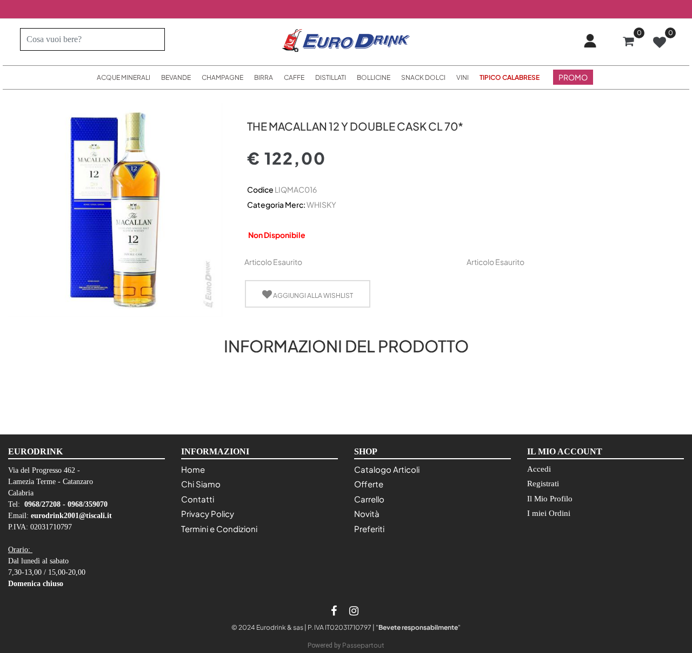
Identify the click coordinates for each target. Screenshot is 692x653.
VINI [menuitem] (462, 77)
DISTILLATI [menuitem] (330, 77)
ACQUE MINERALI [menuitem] (123, 77)
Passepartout (363, 645)
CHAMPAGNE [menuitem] (222, 77)
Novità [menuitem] (367, 513)
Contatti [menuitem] (197, 499)
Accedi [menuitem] (539, 469)
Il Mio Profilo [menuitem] (550, 498)
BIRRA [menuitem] (263, 77)
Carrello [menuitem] (369, 499)
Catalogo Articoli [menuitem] (387, 469)
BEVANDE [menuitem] (176, 77)
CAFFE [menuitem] (294, 77)
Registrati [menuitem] (543, 483)
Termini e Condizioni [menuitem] (219, 528)
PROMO (573, 77)
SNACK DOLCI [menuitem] (423, 77)
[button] (152, 39)
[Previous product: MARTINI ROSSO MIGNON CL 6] (253, 107)
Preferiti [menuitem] (369, 528)
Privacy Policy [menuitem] (207, 513)
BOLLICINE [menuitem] (373, 77)
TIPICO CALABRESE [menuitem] (510, 77)
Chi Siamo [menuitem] (201, 484)
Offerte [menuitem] (368, 484)
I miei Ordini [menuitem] (548, 513)
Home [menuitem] (193, 469)
